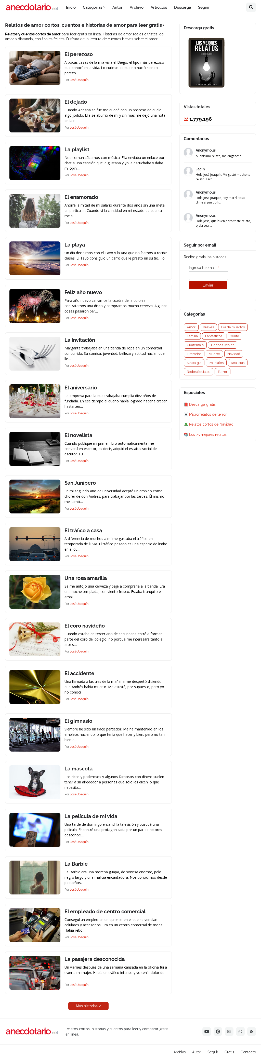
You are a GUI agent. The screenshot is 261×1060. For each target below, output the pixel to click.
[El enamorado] (34, 211)
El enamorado (81, 197)
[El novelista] (34, 449)
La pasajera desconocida (94, 959)
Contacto (248, 1052)
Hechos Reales (222, 345)
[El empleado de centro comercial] (34, 925)
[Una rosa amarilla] (34, 592)
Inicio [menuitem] (71, 7)
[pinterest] (218, 1031)
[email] (229, 1031)
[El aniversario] (34, 401)
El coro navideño (84, 626)
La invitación (79, 340)
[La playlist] (34, 163)
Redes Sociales (198, 372)
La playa (74, 245)
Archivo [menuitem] (136, 7)
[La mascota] (34, 782)
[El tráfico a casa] (34, 544)
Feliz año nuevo (83, 292)
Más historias (87, 1006)
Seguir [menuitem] (204, 7)
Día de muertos (233, 327)
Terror (222, 372)
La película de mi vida (90, 816)
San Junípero (80, 483)
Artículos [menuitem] (159, 7)
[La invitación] (34, 354)
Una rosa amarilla (85, 578)
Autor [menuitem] (117, 7)
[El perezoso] (34, 68)
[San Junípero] (34, 496)
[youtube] (206, 1031)
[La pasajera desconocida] (34, 973)
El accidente (79, 673)
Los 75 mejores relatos (208, 434)
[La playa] (34, 258)
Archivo (180, 1052)
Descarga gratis (202, 404)
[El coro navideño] (34, 639)
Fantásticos (213, 336)
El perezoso (78, 54)
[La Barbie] (34, 877)
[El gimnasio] (34, 735)
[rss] (251, 1031)
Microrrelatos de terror (208, 414)
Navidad (233, 354)
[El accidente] (34, 687)
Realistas (237, 363)
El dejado (75, 102)
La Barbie (76, 864)
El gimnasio (78, 721)
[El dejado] (34, 115)
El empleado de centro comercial (105, 911)
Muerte (214, 354)
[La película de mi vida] (34, 830)
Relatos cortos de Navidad (211, 424)
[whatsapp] (240, 1031)
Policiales (216, 363)
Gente (234, 336)
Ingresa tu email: (204, 267)
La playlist (76, 149)
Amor (191, 327)
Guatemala (195, 345)
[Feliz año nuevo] (34, 306)
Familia (192, 336)
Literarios (194, 354)
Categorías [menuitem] (92, 7)
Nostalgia (194, 363)
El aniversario (80, 388)
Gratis (229, 1052)
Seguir (212, 1052)
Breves (208, 327)
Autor (196, 1052)
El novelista (78, 435)
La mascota (78, 769)
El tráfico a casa (83, 530)
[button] (251, 7)
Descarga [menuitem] (182, 7)
